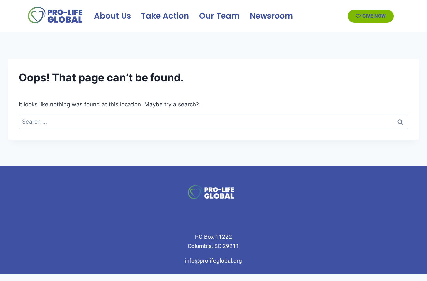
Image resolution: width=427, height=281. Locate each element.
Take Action (165, 15)
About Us (112, 15)
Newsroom (271, 15)
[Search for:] (213, 121)
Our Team (219, 15)
